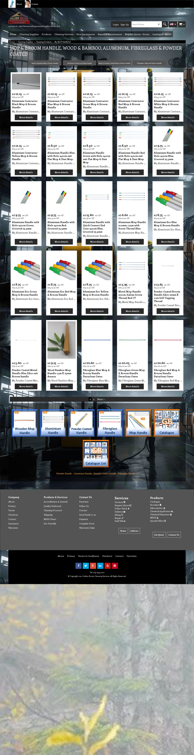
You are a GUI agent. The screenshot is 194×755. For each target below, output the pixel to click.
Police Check (121, 508)
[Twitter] (86, 566)
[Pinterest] (115, 566)
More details (26, 117)
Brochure (155, 504)
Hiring (118, 514)
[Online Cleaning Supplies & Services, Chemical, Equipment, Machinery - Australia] (31, 18)
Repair (118, 518)
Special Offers (157, 520)
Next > (101, 399)
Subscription (156, 508)
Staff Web (119, 521)
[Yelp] (108, 566)
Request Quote (122, 505)
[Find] (165, 24)
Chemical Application (160, 511)
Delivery (119, 511)
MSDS (153, 517)
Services (119, 502)
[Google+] (93, 566)
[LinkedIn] (100, 566)
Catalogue (155, 501)
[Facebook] (78, 566)
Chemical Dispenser (160, 514)
